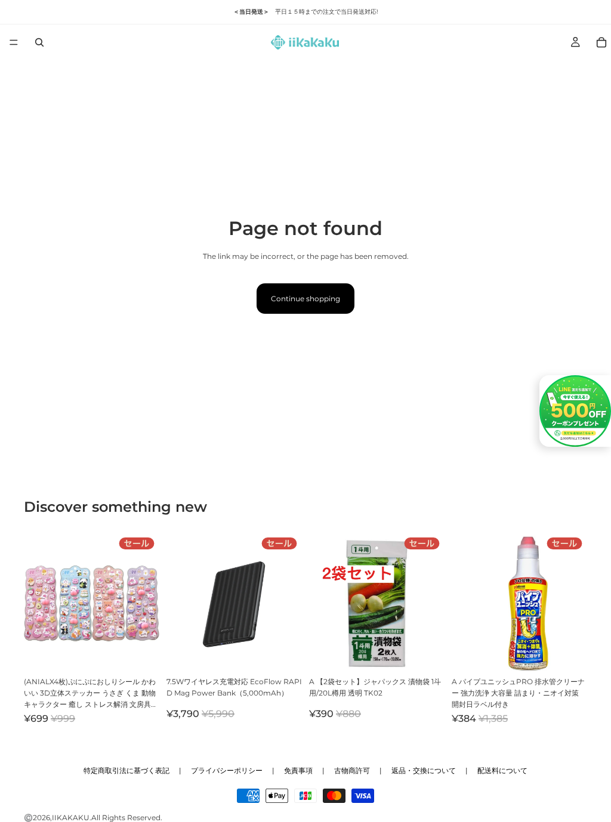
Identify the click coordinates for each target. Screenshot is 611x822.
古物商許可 (352, 770)
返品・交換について (423, 770)
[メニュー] (13, 42)
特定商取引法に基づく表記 (126, 770)
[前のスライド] (37, 604)
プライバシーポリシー (227, 770)
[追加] (141, 652)
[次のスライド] (146, 604)
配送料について (502, 770)
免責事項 (298, 770)
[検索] (39, 42)
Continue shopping (305, 298)
